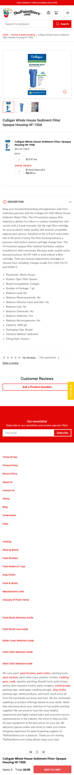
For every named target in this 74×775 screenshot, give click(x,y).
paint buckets (10, 677)
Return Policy (10, 473)
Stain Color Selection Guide (18, 663)
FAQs (5, 523)
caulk (12, 681)
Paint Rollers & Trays (14, 566)
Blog (5, 507)
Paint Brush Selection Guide (18, 617)
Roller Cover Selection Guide (18, 640)
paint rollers (44, 673)
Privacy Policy (10, 465)
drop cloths (59, 689)
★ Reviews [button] (70, 390)
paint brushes (28, 673)
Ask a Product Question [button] (37, 387)
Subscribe (62, 432)
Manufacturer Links (13, 591)
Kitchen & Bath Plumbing (23, 35)
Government (9, 515)
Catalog (7, 541)
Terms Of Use (10, 457)
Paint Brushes (10, 558)
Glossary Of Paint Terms (16, 599)
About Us (7, 482)
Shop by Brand (10, 549)
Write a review (10, 363)
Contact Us (8, 490)
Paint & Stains (10, 583)
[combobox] (37, 24)
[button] (12, 357)
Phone (6, 498)
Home (5, 35)
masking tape (62, 685)
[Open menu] (67, 13)
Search (65, 24)
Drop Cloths (9, 574)
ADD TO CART (52, 769)
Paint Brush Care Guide (15, 629)
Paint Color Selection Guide (18, 652)
